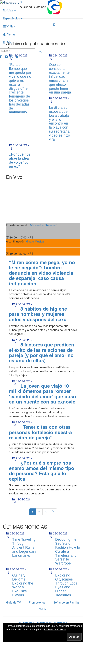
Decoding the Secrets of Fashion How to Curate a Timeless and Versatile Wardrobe (67, 551)
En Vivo (8, 42)
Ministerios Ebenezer (43, 225)
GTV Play (9, 26)
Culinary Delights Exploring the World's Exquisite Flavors (22, 584)
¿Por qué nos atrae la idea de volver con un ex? (19, 159)
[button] (40, 51)
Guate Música (35, 241)
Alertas (10, 34)
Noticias (8, 10)
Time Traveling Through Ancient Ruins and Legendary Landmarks (24, 546)
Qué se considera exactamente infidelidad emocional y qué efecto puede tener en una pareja (60, 78)
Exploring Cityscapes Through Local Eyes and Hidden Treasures (66, 584)
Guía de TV (13, 602)
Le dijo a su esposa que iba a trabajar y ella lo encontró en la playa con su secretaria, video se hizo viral (60, 123)
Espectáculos (12, 18)
